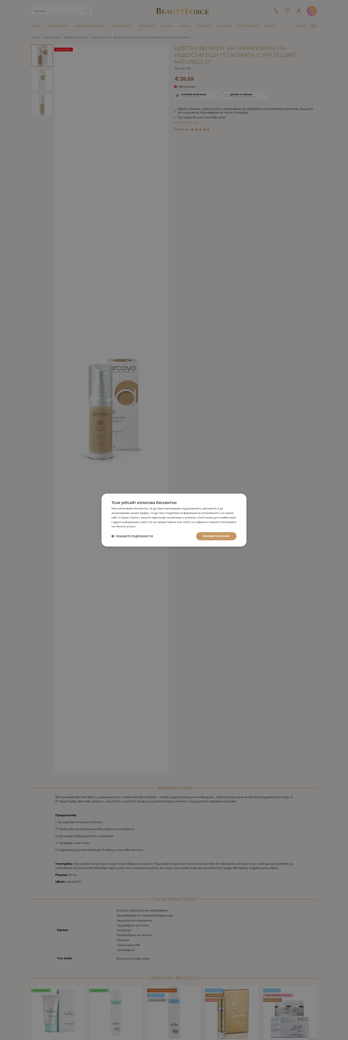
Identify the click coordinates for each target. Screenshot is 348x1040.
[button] (132, 536)
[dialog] (174, 520)
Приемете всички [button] (216, 536)
